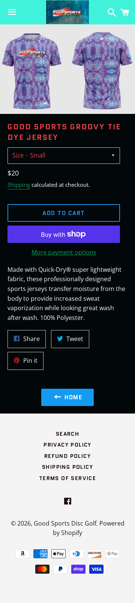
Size (18, 155)
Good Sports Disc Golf (65, 523)
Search (67, 434)
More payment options (64, 252)
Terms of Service (67, 478)
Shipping (19, 184)
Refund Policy (67, 456)
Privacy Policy (68, 444)
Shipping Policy (67, 467)
